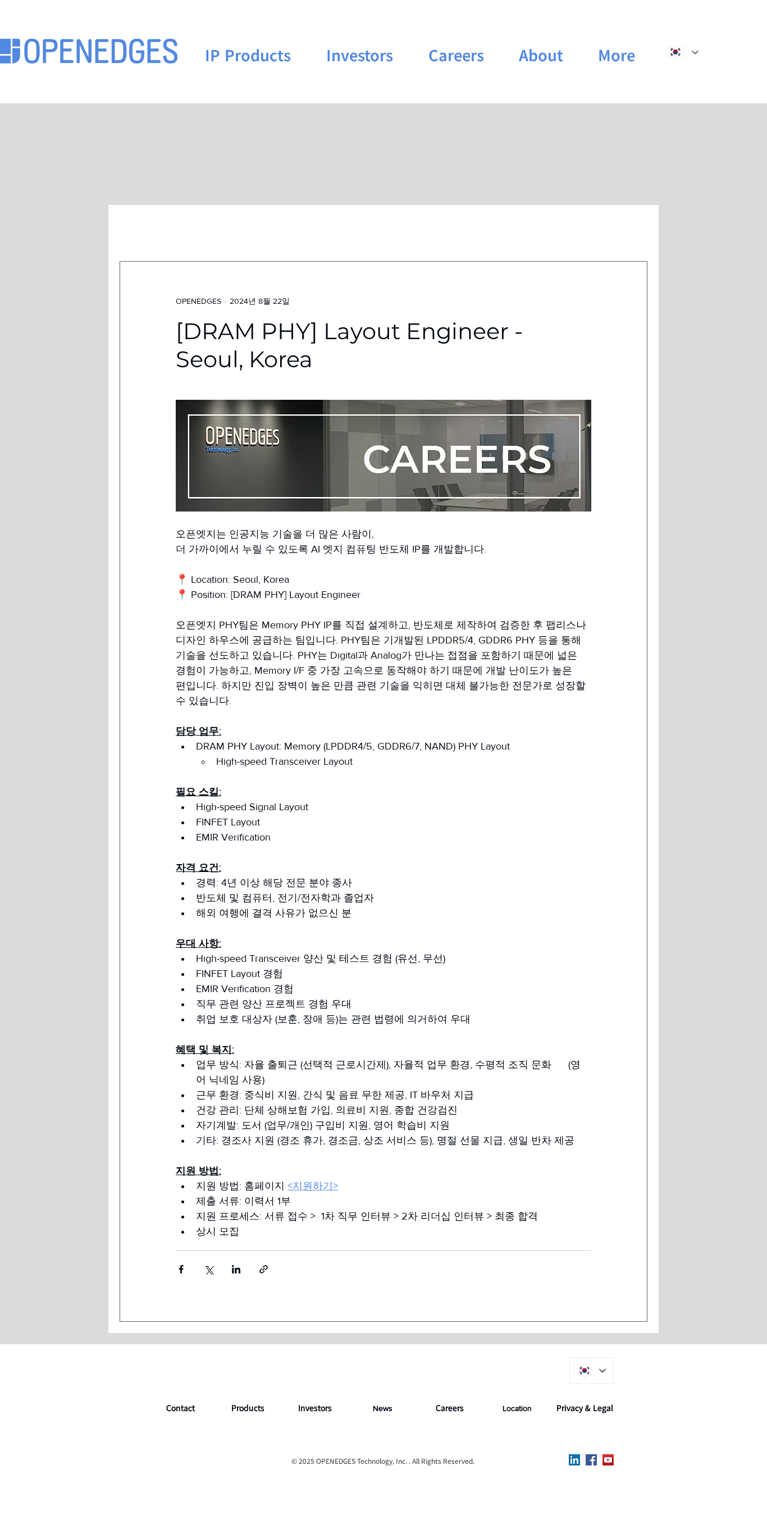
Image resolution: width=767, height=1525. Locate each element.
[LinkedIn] (574, 1459)
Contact (180, 1407)
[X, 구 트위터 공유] (208, 1269)
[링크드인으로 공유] (236, 1269)
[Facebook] (591, 1459)
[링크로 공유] (263, 1269)
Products (247, 1407)
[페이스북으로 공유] (181, 1269)
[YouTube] (608, 1459)
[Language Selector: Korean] (682, 51)
